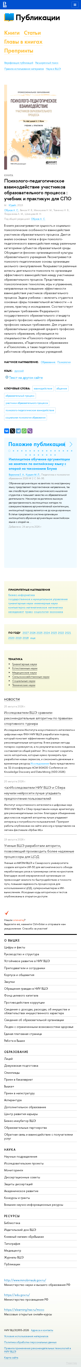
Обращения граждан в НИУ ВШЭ (26, 988)
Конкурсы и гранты (17, 1198)
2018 (26, 638)
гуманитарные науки (20, 603)
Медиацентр (12, 1250)
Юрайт (12, 205)
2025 (40, 633)
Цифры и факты (14, 947)
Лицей (8, 1059)
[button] (9, 451)
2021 (68, 633)
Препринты (18, 50)
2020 (11, 638)
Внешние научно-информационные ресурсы (33, 1205)
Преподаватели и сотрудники (24, 968)
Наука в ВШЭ (53, 69)
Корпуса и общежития (19, 975)
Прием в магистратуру (19, 1093)
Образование (48, 362)
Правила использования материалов (24, 69)
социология (41, 612)
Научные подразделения (20, 1156)
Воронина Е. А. (17, 474)
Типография (12, 1244)
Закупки (9, 982)
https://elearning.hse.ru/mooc (24, 1310)
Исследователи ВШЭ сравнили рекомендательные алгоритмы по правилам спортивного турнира (38, 718)
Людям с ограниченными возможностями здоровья (38, 1027)
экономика (56, 612)
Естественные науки (24, 668)
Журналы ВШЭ (14, 1257)
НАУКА (10, 1150)
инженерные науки (46, 603)
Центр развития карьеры (21, 1114)
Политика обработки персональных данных (30, 1342)
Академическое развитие (21, 1191)
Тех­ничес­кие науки (23, 685)
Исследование (40, 763)
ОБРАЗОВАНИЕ (16, 1052)
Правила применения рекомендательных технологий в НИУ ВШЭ (37, 1349)
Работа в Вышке (14, 1041)
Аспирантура (13, 1100)
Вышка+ (9, 1086)
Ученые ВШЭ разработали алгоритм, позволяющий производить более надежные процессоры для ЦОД (39, 851)
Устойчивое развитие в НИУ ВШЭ (27, 961)
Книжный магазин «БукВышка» (24, 1237)
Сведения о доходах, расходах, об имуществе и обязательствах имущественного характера (37, 1011)
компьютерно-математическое (27, 607)
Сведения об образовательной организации (34, 1020)
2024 (47, 633)
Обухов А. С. (11, 210)
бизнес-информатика (21, 595)
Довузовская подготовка (21, 1065)
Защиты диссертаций (18, 1184)
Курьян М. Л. (33, 474)
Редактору (71, 1362)
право (29, 612)
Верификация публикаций (18, 63)
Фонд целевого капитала (21, 995)
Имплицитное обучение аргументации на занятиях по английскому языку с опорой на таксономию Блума (39, 464)
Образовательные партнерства (25, 1128)
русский (19, 371)
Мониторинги (13, 1170)
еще (33, 638)
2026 (33, 633)
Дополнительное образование (25, 1107)
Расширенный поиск (46, 63)
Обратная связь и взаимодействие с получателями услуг (38, 1136)
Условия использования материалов (26, 1336)
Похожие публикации (36, 444)
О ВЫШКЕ (12, 940)
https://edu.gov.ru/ (17, 1295)
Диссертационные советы (22, 1177)
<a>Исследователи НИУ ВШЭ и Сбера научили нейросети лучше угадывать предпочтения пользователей (34, 793)
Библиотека (12, 1223)
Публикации (38, 17)
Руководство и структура (21, 954)
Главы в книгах (23, 41)
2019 (19, 638)
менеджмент (16, 612)
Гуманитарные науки (24, 664)
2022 (61, 633)
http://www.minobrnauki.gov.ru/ (25, 1280)
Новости (12, 699)
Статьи (32, 32)
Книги (12, 32)
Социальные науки (23, 681)
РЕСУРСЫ (12, 1216)
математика (55, 607)
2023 (54, 633)
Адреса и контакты (42, 1330)
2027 (26, 633)
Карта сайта (11, 1357)
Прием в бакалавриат (18, 1079)
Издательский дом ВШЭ (20, 1230)
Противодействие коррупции (24, 1002)
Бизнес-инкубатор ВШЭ (20, 1121)
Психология (64, 362)
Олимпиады (12, 1073)
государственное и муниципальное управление (38, 599)
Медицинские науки (24, 672)
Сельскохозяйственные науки (30, 677)
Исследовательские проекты (24, 1163)
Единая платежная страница (23, 1034)
